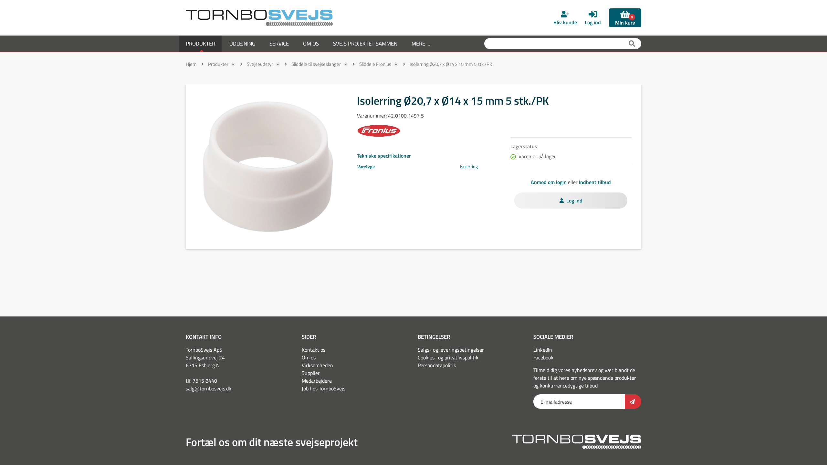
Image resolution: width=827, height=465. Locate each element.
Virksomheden (317, 365)
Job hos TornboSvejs (323, 388)
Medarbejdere (317, 381)
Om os (309, 357)
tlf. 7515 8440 (201, 381)
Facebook (543, 357)
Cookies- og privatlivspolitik (448, 357)
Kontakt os (313, 350)
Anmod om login (549, 182)
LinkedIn (542, 350)
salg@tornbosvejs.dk (208, 388)
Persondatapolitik (437, 365)
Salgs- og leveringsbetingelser (451, 350)
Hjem (191, 64)
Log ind (574, 200)
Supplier (311, 373)
